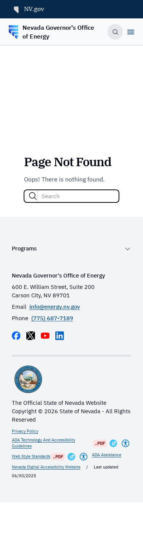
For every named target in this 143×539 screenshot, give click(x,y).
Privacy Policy (25, 431)
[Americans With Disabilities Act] (125, 443)
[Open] (130, 32)
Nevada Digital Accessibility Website (46, 467)
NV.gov (34, 9)
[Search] (32, 196)
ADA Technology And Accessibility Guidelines (43, 443)
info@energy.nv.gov (54, 306)
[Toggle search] (115, 31)
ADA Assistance (106, 454)
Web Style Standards (31, 456)
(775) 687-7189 (52, 318)
